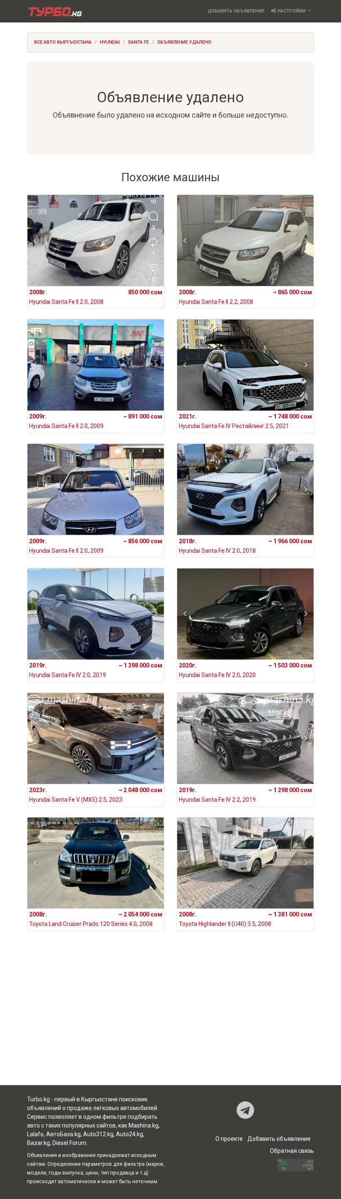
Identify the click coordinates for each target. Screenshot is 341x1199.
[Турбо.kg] (54, 11)
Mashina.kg (143, 1125)
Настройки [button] (291, 11)
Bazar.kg (38, 1143)
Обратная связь (292, 1150)
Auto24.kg (129, 1134)
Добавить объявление (236, 11)
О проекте (229, 1138)
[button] (35, 240)
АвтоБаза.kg (63, 1134)
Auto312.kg (98, 1134)
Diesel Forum (69, 1143)
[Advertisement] (170, 1019)
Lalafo (35, 1134)
